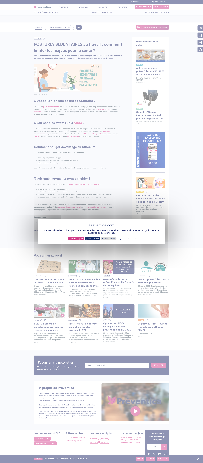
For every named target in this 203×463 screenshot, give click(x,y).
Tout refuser (93, 239)
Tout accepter (76, 239)
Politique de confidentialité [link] (126, 239)
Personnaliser (108, 239)
